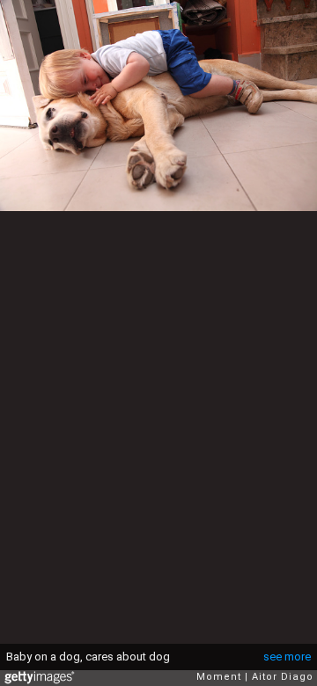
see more (287, 656)
